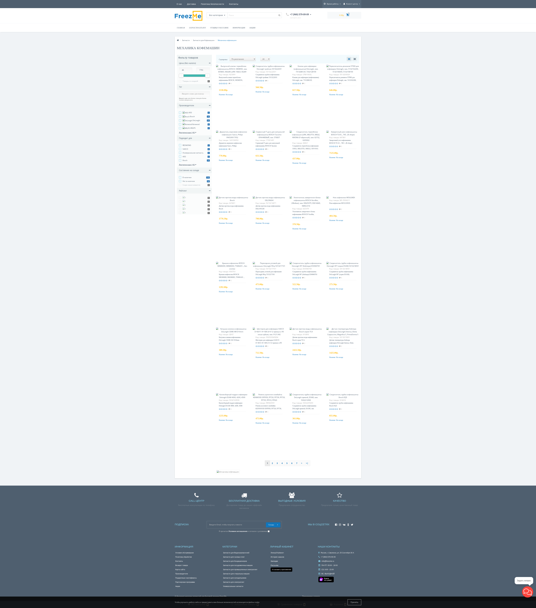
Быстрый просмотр (232, 70)
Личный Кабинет (278, 553)
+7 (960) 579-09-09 (328, 557)
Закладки (274, 561)
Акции (253, 28)
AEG (190, 112)
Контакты (233, 4)
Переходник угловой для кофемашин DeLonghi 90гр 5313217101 (266, 274)
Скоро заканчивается (191, 185)
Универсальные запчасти (233, 586)
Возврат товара (181, 565)
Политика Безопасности (212, 4)
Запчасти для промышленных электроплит (241, 569)
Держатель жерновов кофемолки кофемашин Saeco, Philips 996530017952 (231, 146)
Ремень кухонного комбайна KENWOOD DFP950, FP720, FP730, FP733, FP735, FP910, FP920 (269, 409)
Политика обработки (183, 557)
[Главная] (178, 40)
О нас (179, 4)
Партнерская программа (185, 582)
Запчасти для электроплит (234, 582)
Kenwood (195, 124)
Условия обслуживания (185, 553)
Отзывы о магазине (219, 28)
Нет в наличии (189, 181)
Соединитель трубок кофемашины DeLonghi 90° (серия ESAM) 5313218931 (340, 274)
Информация (239, 28)
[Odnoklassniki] (347, 524)
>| (307, 463)
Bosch (192, 116)
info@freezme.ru (328, 561)
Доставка (191, 4)
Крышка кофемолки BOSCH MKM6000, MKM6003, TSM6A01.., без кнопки (232, 277)
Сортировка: (224, 59)
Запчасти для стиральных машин (237, 574)
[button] (527, 592)
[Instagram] (339, 524)
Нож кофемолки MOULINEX (340, 203)
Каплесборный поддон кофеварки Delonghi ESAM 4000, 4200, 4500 (232, 406)
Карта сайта (180, 569)
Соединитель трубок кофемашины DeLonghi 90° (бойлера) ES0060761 (303, 274)
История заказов (277, 557)
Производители (181, 574)
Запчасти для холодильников (235, 578)
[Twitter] (351, 524)
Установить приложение (282, 569)
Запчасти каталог (197, 28)
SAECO (185, 149)
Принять (354, 602)
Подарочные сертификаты (186, 578)
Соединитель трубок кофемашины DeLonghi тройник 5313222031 (269, 77)
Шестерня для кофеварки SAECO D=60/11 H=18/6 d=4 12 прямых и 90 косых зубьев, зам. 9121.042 (269, 343)
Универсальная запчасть (193, 153)
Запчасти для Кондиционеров (235, 561)
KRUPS (193, 128)
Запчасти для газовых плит (234, 557)
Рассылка (274, 565)
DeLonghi (196, 120)
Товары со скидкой (190, 81)
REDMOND (187, 145)
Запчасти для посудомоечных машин (238, 565)
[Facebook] (335, 524)
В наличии (187, 177)
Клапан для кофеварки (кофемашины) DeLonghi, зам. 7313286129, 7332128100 (304, 80)
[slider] (181, 76)
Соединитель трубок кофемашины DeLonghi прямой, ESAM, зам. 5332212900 (305, 409)
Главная (181, 28)
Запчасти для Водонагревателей (236, 553)
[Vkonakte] (343, 524)
